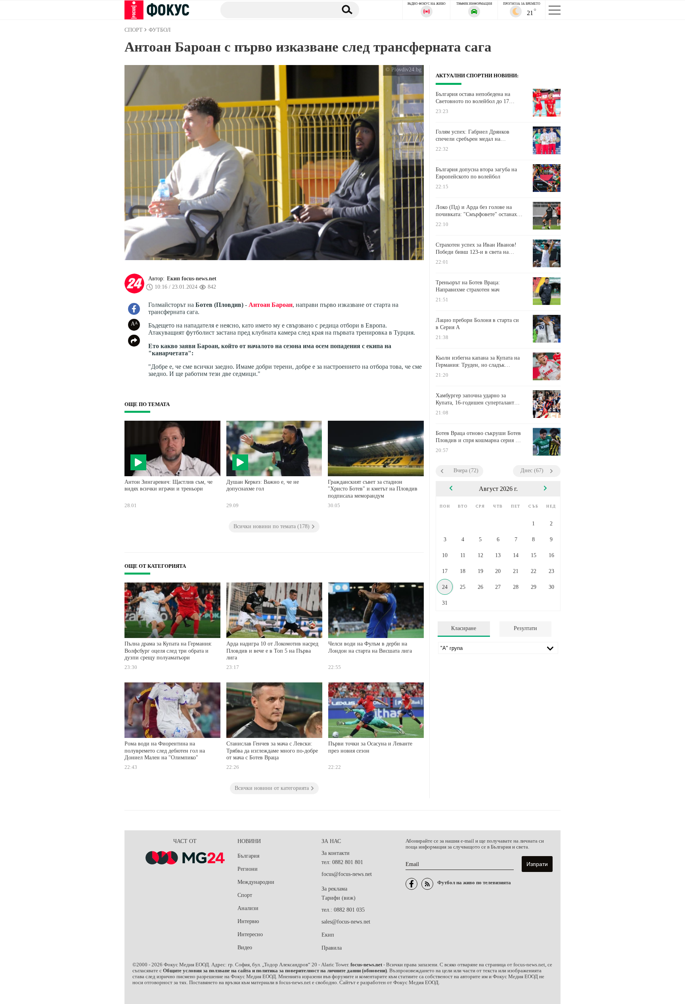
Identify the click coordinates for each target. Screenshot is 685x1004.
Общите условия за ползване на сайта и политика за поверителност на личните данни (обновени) (275, 970)
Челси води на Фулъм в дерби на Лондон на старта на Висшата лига (370, 647)
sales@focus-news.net (345, 922)
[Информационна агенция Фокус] (411, 884)
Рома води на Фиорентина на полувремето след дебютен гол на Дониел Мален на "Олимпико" (164, 751)
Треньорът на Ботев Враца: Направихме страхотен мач (468, 286)
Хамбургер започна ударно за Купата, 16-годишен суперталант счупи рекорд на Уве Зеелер (475, 399)
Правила (331, 948)
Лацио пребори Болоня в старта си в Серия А (477, 323)
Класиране (463, 628)
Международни (255, 882)
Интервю (248, 921)
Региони (247, 869)
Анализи (247, 908)
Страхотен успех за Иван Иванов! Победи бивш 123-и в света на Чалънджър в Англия (476, 248)
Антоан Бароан (271, 304)
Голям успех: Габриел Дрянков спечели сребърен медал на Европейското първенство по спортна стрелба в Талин (472, 135)
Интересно (250, 934)
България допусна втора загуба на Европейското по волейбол (476, 173)
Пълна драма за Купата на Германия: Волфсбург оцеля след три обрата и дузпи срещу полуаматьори (168, 651)
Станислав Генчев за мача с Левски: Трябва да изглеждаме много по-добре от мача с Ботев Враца (272, 751)
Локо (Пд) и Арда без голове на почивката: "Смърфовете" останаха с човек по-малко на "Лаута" (477, 211)
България (248, 856)
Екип (327, 935)
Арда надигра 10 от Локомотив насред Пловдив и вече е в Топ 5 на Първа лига (272, 651)
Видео (244, 947)
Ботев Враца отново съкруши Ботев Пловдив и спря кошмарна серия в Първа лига (478, 437)
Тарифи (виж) (338, 898)
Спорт (244, 895)
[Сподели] (134, 341)
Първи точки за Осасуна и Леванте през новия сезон (370, 747)
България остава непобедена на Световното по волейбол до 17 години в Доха (473, 98)
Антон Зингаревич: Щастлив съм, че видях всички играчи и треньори (168, 485)
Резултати (525, 628)
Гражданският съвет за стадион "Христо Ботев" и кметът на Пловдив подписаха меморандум (372, 489)
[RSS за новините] (427, 884)
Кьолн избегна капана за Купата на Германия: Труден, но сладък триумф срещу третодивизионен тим (478, 361)
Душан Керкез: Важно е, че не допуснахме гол (262, 485)
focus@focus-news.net (346, 874)
